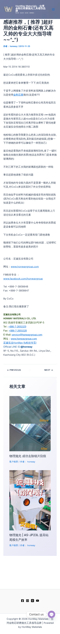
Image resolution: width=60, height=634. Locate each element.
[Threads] (32, 600)
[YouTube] (37, 600)
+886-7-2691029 (17, 326)
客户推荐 (13, 461)
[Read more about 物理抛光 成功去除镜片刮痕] (29, 423)
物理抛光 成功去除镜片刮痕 (27, 456)
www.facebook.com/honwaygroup (23, 278)
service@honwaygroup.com (27, 334)
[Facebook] (22, 600)
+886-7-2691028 (18, 330)
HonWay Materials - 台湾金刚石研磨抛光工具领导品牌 (31, 8)
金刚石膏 (18, 94)
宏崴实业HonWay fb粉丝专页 (19, 342)
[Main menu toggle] (53, 9)
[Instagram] (27, 600)
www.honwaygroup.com (25, 266)
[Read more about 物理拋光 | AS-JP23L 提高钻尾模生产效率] (29, 500)
